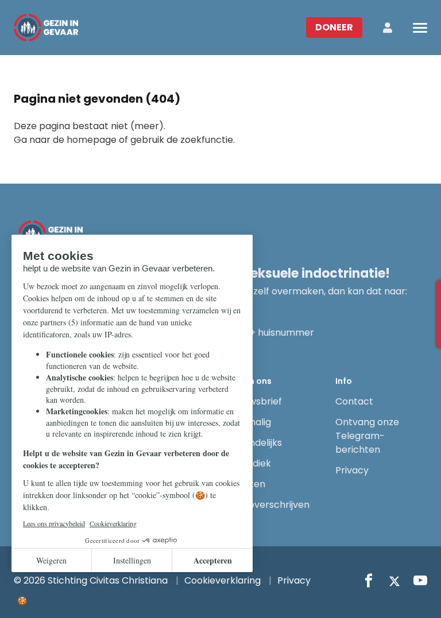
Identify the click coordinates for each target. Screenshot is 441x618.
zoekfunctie (206, 139)
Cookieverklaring (222, 580)
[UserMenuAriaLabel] (387, 27)
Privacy (352, 470)
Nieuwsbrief (256, 401)
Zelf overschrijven (270, 504)
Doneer (334, 27)
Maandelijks (256, 442)
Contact (354, 401)
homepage (92, 139)
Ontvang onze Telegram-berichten (367, 435)
